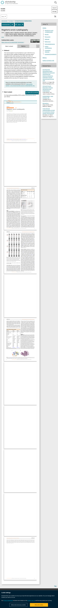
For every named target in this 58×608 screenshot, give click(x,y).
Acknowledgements (50, 44)
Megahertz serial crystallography (49, 31)
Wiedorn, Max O (10, 32)
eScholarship (4, 20)
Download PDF (6, 24)
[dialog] (29, 599)
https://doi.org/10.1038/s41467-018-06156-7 (13, 42)
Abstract (6, 50)
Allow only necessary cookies (18, 605)
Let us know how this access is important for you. (22, 85)
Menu (3, 16)
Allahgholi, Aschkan (18, 35)
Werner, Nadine (13, 34)
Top (55, 586)
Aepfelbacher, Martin (30, 34)
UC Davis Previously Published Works (23, 20)
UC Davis (3, 10)
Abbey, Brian (21, 34)
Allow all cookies (39, 605)
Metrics (45, 58)
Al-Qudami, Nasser (29, 35)
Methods (47, 39)
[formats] (12, 24)
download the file (30, 95)
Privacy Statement (8, 600)
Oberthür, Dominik (19, 32)
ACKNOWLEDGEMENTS (50, 54)
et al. (3, 37)
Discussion (47, 37)
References (48, 41)
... (37, 46)
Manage (54, 11)
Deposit (54, 8)
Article (44, 28)
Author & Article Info (48, 60)
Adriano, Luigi (9, 35)
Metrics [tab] (23, 46)
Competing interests (47, 51)
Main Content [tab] (9, 46)
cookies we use (31, 600)
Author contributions (48, 47)
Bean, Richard (28, 32)
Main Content (8, 92)
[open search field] (55, 2)
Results (47, 34)
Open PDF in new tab (33, 92)
